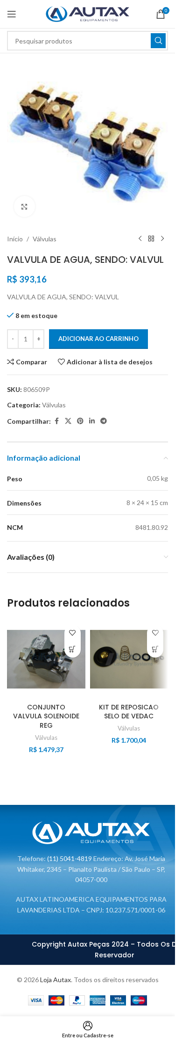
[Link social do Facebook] (56, 421)
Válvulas (44, 239)
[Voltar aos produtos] (151, 239)
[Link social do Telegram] (104, 421)
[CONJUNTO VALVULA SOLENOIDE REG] (46, 659)
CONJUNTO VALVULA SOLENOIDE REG (46, 716)
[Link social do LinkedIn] (92, 421)
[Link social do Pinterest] (80, 421)
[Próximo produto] (162, 239)
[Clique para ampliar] (24, 206)
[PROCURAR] (158, 40)
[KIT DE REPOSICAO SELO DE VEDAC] (129, 659)
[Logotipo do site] (87, 13)
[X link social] (68, 421)
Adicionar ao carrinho (98, 338)
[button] (72, 649)
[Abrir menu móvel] (11, 14)
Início (15, 239)
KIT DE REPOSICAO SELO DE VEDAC (129, 711)
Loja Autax (55, 980)
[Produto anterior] (140, 239)
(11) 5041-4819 (69, 858)
